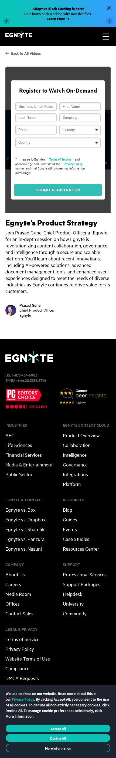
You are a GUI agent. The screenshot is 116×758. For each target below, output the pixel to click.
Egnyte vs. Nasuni (23, 548)
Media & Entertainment (29, 464)
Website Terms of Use (27, 658)
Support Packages (81, 584)
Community (75, 613)
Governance (75, 464)
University (73, 603)
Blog (67, 510)
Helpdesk (72, 594)
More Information (58, 748)
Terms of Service (60, 159)
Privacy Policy (73, 163)
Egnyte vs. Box (20, 510)
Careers (13, 584)
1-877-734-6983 (24, 375)
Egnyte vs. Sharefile (25, 529)
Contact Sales (19, 613)
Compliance (17, 668)
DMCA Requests (22, 678)
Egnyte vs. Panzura (25, 539)
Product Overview (81, 435)
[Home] (18, 36)
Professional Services (85, 574)
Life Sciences (18, 445)
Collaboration (77, 445)
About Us (15, 574)
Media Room (18, 594)
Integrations (75, 474)
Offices (12, 603)
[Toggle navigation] (106, 36)
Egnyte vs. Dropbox (25, 519)
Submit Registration (58, 190)
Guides (70, 519)
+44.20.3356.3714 (31, 380)
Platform (72, 484)
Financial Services (23, 455)
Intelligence (75, 455)
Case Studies (76, 539)
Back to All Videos (26, 53)
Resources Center (81, 548)
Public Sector (18, 474)
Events (70, 529)
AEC (9, 435)
